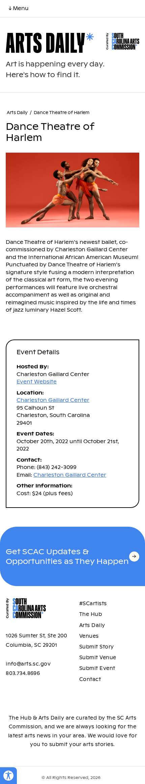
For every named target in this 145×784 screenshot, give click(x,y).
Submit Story (96, 647)
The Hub (90, 614)
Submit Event (97, 668)
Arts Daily (17, 113)
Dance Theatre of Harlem (61, 113)
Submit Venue (97, 658)
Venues (89, 636)
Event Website (37, 381)
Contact (90, 679)
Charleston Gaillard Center (53, 400)
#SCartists (93, 603)
